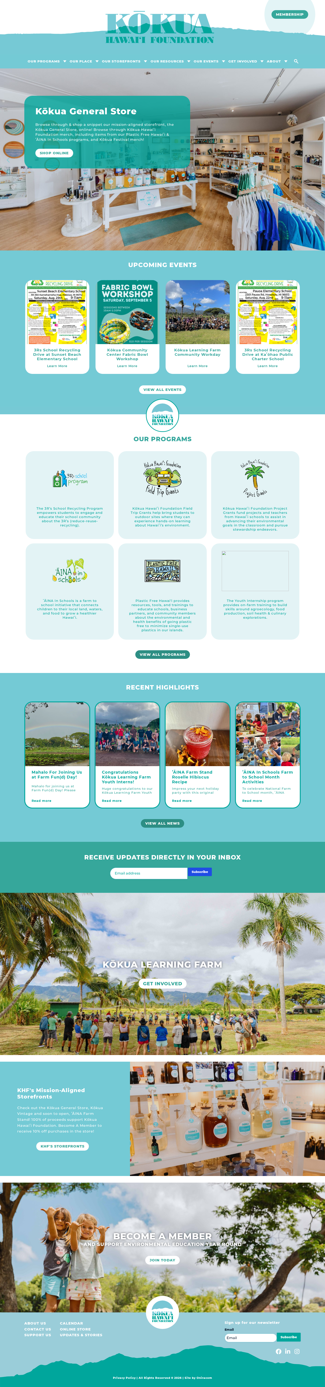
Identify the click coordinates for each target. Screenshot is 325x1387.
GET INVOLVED (242, 61)
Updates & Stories (81, 1335)
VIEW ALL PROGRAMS (162, 654)
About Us (35, 1323)
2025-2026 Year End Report (71, 168)
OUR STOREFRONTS (121, 61)
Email (229, 1330)
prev (9, 160)
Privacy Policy (124, 1377)
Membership (290, 14)
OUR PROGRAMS (44, 61)
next (316, 160)
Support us (37, 1335)
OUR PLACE (81, 61)
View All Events (162, 390)
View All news (162, 823)
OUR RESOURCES (167, 61)
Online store (75, 1329)
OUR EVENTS (206, 61)
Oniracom (204, 1377)
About (274, 61)
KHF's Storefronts (62, 1146)
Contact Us (37, 1329)
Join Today (162, 1260)
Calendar (71, 1323)
